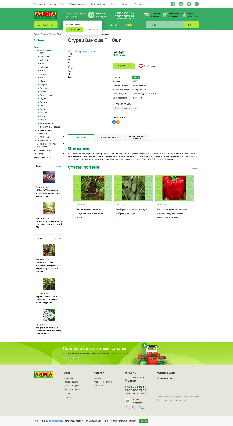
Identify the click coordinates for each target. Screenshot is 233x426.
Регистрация (193, 16)
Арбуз (42, 52)
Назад (40, 40)
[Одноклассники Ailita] (75, 358)
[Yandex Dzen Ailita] (197, 4)
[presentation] (81, 137)
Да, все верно (74, 29)
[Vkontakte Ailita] (181, 3)
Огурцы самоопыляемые (125, 108)
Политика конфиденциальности (171, 400)
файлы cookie (55, 420)
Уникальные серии (42, 157)
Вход (191, 13)
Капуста (44, 70)
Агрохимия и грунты (43, 150)
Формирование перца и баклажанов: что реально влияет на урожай (47, 299)
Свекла (43, 112)
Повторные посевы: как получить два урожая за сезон (89, 213)
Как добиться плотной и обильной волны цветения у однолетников (48, 330)
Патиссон (44, 88)
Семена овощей (44, 50)
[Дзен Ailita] (80, 358)
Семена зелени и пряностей (44, 132)
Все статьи (58, 239)
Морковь (44, 81)
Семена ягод (43, 136)
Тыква (43, 119)
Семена (37, 47)
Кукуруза (44, 74)
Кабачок (44, 67)
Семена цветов (44, 140)
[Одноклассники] (118, 122)
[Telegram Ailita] (173, 3)
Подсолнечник (46, 95)
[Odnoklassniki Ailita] (189, 3)
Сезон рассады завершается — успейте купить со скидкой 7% (49, 224)
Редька (43, 102)
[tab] (81, 137)
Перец (43, 91)
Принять (143, 421)
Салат (43, 109)
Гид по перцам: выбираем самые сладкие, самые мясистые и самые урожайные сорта (172, 213)
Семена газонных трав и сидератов (48, 145)
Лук (41, 77)
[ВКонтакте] (114, 122)
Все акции (58, 166)
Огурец (43, 84)
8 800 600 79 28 (124, 16)
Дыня (42, 63)
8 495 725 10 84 (124, 13)
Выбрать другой (92, 29)
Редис (43, 98)
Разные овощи (46, 123)
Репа (42, 105)
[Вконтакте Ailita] (70, 358)
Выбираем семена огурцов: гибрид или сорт (132, 211)
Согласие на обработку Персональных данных (178, 396)
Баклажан (44, 56)
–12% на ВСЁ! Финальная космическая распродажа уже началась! (48, 193)
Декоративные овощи (50, 126)
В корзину (124, 66)
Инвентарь (39, 153)
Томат (43, 116)
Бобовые (44, 60)
